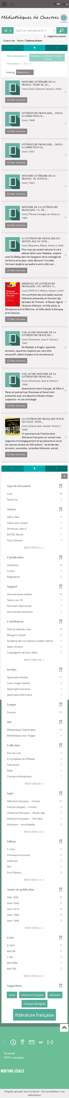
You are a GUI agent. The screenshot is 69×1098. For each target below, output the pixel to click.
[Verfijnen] (34, 48)
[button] (55, 4)
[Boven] (64, 1028)
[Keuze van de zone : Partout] (8, 30)
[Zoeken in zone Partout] (61, 30)
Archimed (34, 1091)
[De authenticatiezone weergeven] (12, 4)
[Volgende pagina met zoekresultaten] (56, 48)
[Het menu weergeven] (4, 4)
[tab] (4, 1042)
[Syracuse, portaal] (34, 18)
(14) (33, 547)
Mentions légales (12, 1070)
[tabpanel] (34, 534)
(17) (33, 879)
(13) (33, 831)
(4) (33, 928)
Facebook (9, 1053)
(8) (33, 783)
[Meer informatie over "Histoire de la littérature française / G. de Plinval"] (12, 213)
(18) (33, 659)
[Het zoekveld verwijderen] (54, 30)
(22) (33, 976)
